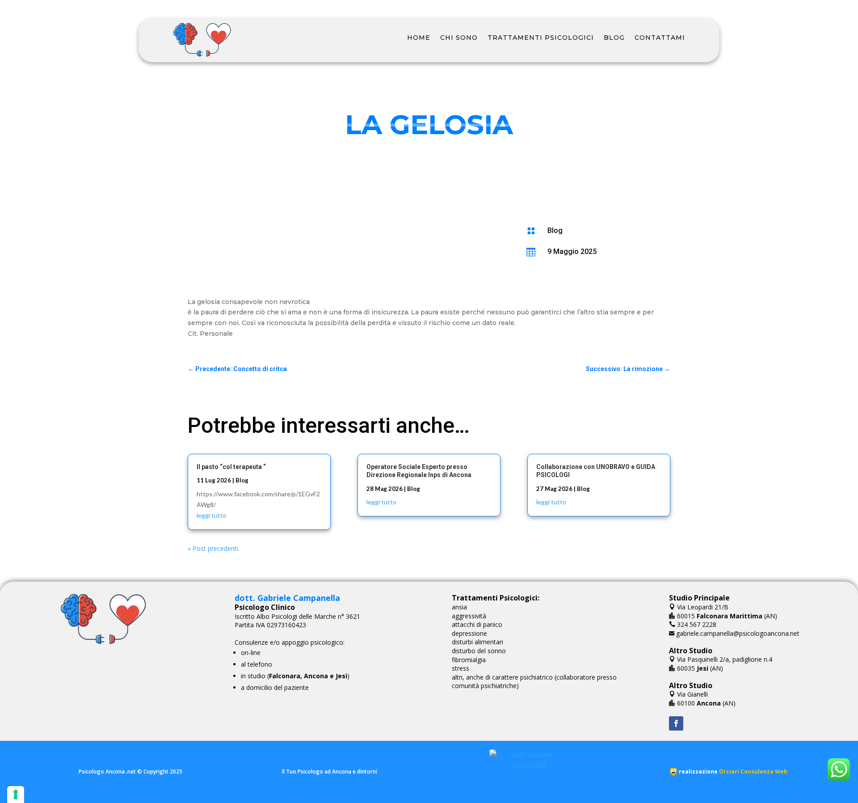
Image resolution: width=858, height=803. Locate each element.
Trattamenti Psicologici (541, 38)
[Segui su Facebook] (676, 723)
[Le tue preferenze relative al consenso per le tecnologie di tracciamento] (15, 794)
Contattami (660, 38)
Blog (614, 38)
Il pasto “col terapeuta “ (231, 466)
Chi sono (459, 38)
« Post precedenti (213, 548)
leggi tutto (212, 515)
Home (418, 38)
